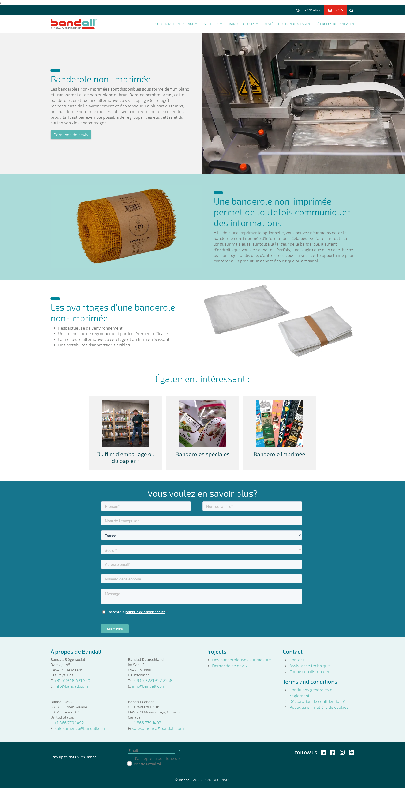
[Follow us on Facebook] (333, 751)
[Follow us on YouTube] (351, 751)
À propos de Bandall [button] (334, 24)
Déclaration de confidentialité (317, 701)
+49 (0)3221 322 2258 (152, 680)
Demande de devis (70, 134)
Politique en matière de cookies (319, 707)
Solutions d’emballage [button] (174, 24)
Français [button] (310, 10)
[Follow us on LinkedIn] (323, 751)
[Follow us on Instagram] (342, 751)
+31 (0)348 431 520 (72, 680)
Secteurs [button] (211, 24)
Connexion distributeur (310, 671)
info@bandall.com (71, 686)
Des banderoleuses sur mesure (241, 659)
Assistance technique (309, 665)
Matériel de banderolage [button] (286, 24)
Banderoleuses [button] (242, 24)
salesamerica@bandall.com (80, 728)
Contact (296, 659)
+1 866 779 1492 (69, 722)
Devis (338, 10)
